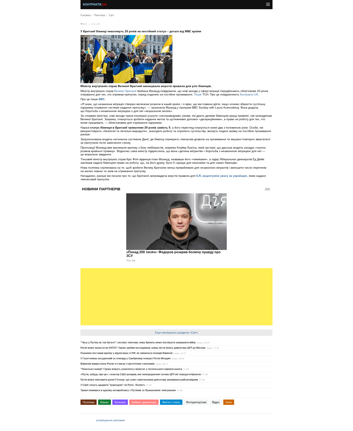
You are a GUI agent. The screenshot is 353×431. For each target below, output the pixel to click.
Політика (99, 15)
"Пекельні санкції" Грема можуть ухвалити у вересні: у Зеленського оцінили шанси (131, 369)
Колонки (120, 402)
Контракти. (95, 4)
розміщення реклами (110, 420)
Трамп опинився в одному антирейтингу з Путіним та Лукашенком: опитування (128, 390)
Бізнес (104, 402)
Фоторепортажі (196, 402)
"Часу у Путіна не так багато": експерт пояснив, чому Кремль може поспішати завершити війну (138, 342)
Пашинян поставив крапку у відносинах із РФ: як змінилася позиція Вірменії (126, 353)
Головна (85, 15)
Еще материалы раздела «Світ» (176, 332)
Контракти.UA (249, 94)
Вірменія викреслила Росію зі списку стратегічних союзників (117, 363)
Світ (111, 15)
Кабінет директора (144, 402)
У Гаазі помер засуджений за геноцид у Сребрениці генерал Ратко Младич (125, 358)
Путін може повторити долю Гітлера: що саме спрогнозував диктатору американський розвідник (139, 379)
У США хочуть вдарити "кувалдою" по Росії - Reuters (112, 385)
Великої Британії (125, 91)
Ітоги (229, 402)
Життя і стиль (171, 402)
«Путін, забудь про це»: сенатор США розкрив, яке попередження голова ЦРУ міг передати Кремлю (140, 374)
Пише (198, 94)
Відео (216, 402)
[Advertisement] (176, 296)
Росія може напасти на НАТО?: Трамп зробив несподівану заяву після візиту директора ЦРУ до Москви (142, 347)
